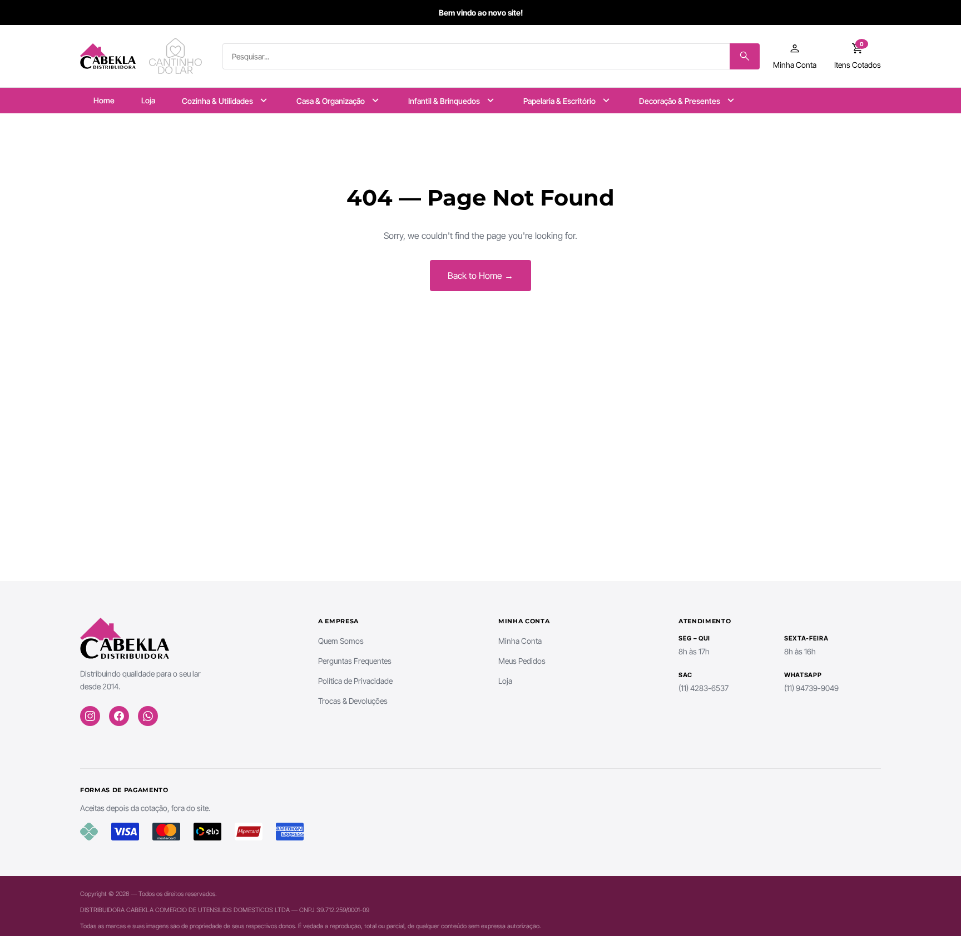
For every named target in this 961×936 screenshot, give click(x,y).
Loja (148, 100)
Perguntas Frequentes (355, 660)
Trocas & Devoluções (353, 700)
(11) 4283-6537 (703, 688)
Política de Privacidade (355, 680)
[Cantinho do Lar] (177, 56)
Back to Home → (480, 275)
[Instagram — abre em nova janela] (90, 716)
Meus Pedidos (522, 660)
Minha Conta (520, 640)
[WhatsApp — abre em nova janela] (148, 716)
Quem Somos (341, 640)
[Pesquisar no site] (745, 56)
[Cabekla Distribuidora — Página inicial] (108, 56)
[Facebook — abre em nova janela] (119, 716)
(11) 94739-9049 (811, 688)
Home (104, 100)
